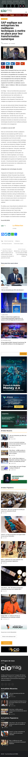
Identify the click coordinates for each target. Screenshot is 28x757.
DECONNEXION (9, 1)
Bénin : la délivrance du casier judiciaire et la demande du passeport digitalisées (12, 560)
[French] (23, 6)
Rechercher (23, 353)
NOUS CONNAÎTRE (16, 1)
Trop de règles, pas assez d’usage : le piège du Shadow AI (17, 467)
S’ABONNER (4, 1)
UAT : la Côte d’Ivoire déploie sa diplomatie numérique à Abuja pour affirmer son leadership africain (17, 460)
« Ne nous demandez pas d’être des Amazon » (12, 290)
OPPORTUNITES (22, 1)
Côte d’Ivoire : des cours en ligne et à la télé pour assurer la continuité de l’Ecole (13, 510)
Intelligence (17, 241)
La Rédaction (5, 43)
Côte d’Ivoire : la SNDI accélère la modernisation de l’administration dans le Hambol (17, 452)
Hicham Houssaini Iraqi (8, 241)
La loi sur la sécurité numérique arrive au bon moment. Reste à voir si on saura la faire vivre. (17, 444)
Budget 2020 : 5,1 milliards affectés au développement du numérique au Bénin (10, 616)
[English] (20, 6)
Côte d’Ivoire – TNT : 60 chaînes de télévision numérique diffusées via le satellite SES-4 (12, 588)
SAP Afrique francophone (7, 243)
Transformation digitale (18, 243)
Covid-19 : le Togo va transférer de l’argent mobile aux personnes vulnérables (13, 535)
